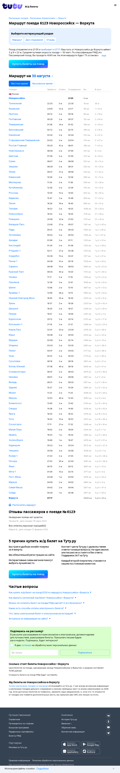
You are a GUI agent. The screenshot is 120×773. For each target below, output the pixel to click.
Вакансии (65, 723)
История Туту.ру (69, 719)
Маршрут (17, 39)
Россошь (13, 192)
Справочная (14, 719)
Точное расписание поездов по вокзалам (28, 686)
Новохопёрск (16, 213)
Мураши (13, 340)
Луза (11, 355)
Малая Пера (15, 429)
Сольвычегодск (17, 371)
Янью (11, 466)
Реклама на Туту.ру (18, 747)
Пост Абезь (15, 476)
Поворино (14, 219)
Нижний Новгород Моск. (22, 298)
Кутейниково (16, 187)
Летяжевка (15, 235)
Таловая (13, 208)
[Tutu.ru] (12, 6)
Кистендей (14, 245)
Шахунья (13, 308)
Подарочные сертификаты (21, 731)
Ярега (12, 413)
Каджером (14, 445)
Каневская (14, 135)
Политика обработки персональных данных (53, 760)
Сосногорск (15, 424)
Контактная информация (72, 731)
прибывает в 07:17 (50, 49)
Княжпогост (15, 403)
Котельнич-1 (15, 324)
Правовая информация (19, 760)
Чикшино (14, 450)
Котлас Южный (17, 366)
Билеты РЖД (15, 736)
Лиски (12, 203)
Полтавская (15, 119)
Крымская (14, 108)
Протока (13, 114)
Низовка (13, 377)
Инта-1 (12, 471)
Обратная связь (68, 727)
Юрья (12, 334)
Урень (12, 303)
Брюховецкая (16, 129)
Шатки (12, 287)
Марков (13, 482)
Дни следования (34, 39)
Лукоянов (14, 282)
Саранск (13, 266)
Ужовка (13, 277)
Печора (13, 461)
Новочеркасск (16, 150)
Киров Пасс (15, 329)
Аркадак (13, 240)
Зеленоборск (16, 440)
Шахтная (13, 156)
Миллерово (15, 182)
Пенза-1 (13, 261)
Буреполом (15, 319)
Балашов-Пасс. (17, 224)
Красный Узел (16, 271)
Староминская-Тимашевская (24, 140)
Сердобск (14, 256)
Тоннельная (15, 103)
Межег (12, 392)
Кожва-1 (13, 455)
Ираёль (13, 434)
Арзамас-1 (14, 292)
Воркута (13, 498)
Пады (11, 229)
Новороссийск (17, 98)
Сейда (12, 492)
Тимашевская (16, 124)
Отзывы (51, 39)
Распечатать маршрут (24, 505)
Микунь (13, 398)
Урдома (13, 387)
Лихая (12, 171)
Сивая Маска (15, 487)
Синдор (13, 408)
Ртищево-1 (14, 250)
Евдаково (14, 198)
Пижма (12, 313)
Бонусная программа (19, 727)
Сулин (12, 161)
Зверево (13, 166)
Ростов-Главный (18, 145)
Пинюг (12, 350)
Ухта (11, 419)
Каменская (14, 177)
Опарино (13, 345)
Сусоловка (14, 361)
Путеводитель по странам (21, 723)
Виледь (13, 382)
